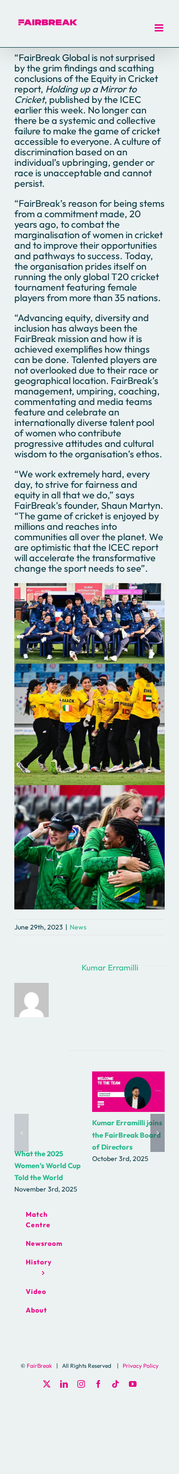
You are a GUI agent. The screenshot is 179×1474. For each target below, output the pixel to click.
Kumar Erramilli (110, 967)
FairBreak (39, 1365)
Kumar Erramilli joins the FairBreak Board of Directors (128, 1091)
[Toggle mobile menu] (160, 28)
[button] (21, 1133)
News (78, 927)
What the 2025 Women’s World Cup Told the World (47, 1165)
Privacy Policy (140, 1365)
